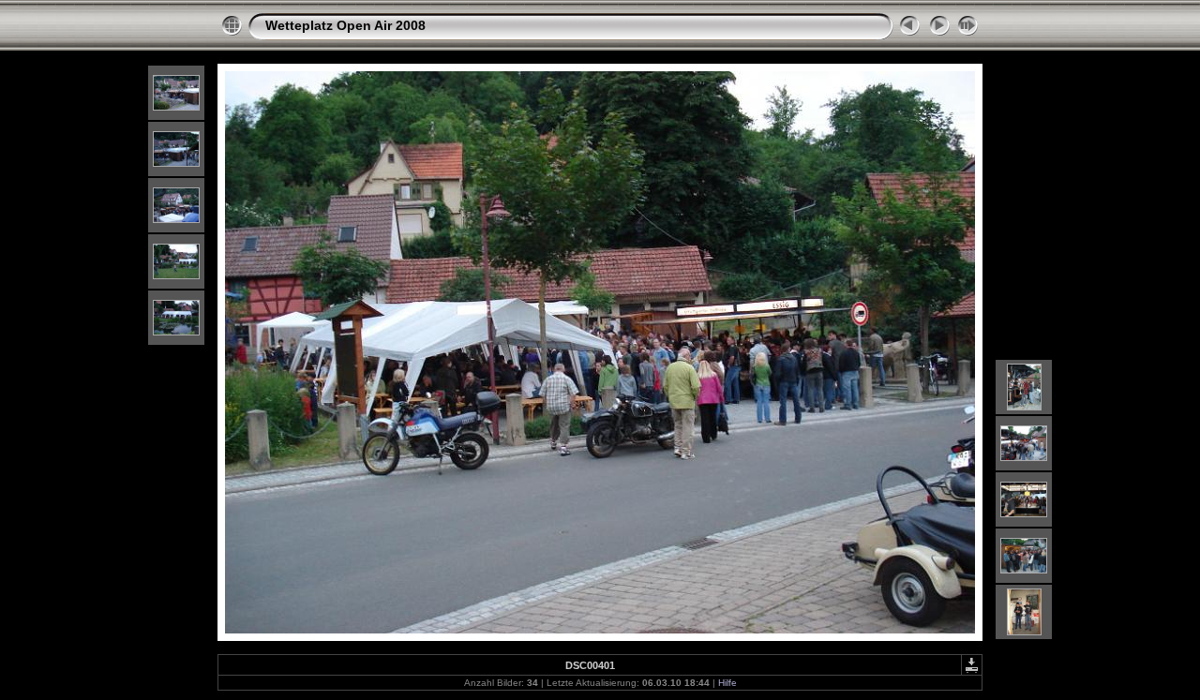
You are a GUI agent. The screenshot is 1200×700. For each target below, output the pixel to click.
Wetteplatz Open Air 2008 (345, 25)
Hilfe (727, 683)
